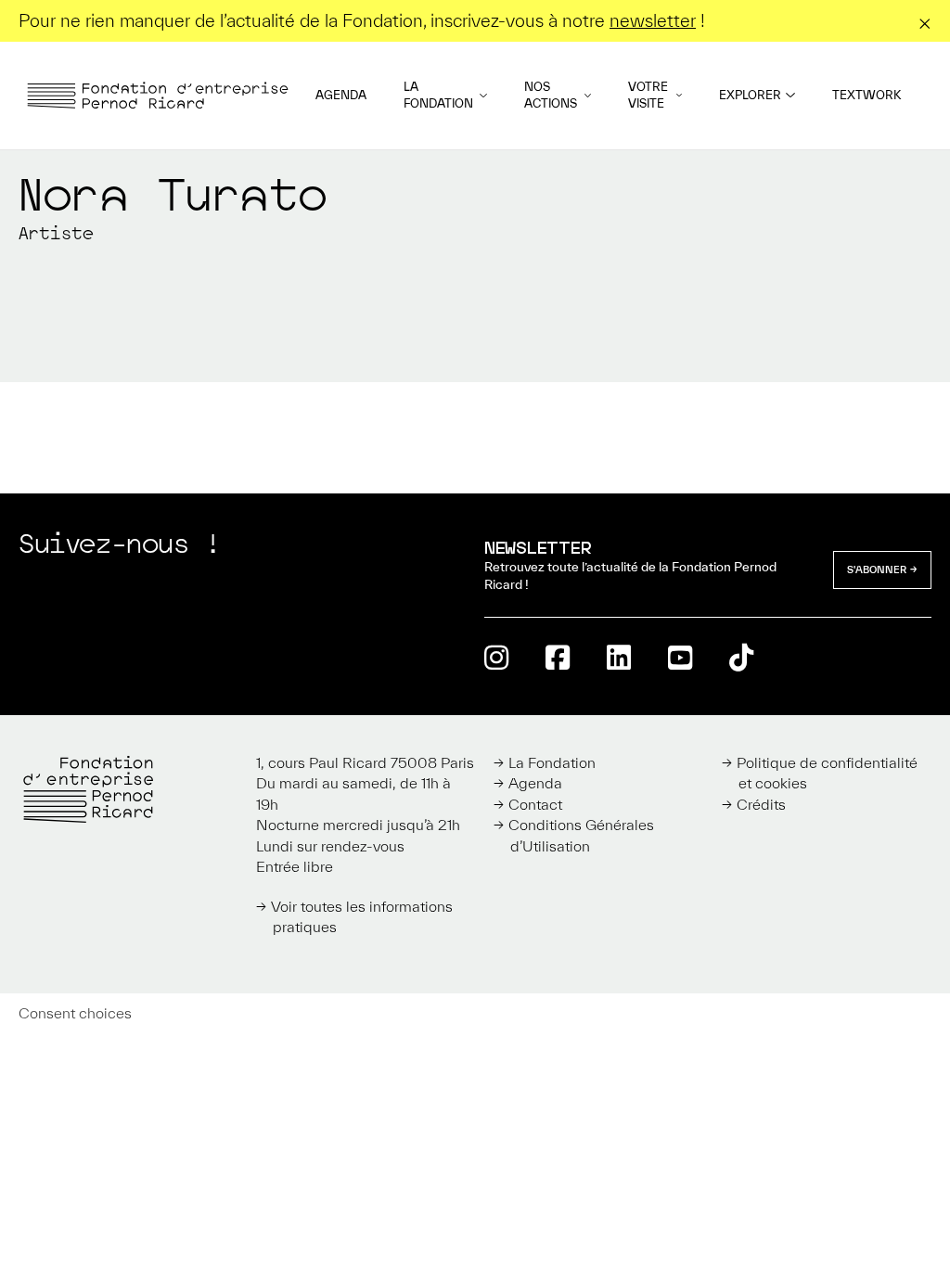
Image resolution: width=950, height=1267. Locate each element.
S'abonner (876, 569)
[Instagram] (496, 657)
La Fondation (438, 95)
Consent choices (75, 1013)
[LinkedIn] (619, 657)
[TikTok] (741, 657)
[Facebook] (558, 657)
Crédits (761, 804)
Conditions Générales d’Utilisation (581, 835)
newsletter (653, 20)
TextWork (866, 95)
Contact (535, 804)
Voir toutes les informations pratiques (362, 917)
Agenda (340, 95)
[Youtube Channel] (680, 657)
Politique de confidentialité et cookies (827, 773)
